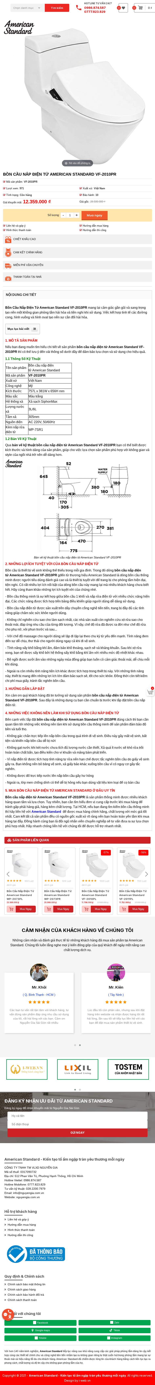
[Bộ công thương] (34, 1264)
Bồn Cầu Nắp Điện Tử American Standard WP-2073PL (20, 893)
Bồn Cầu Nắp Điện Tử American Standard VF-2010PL (95, 893)
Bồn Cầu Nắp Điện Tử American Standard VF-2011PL (133, 893)
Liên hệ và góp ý (15, 225)
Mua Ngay (26, 908)
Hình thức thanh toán (18, 230)
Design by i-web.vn (77, 1380)
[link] (77, 931)
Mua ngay (94, 215)
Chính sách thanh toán (21, 1299)
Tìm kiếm (57, 7)
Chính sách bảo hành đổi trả (25, 1294)
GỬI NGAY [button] (77, 1132)
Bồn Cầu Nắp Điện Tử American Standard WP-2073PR (57, 893)
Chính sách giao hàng (21, 1289)
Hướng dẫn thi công (94, 230)
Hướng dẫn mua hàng (95, 225)
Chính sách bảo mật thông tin (25, 1284)
